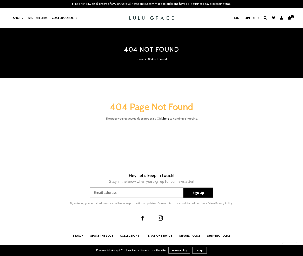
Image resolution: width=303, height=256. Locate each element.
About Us (252, 18)
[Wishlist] (273, 18)
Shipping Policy (218, 235)
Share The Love (101, 235)
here (166, 118)
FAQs (237, 18)
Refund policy (189, 235)
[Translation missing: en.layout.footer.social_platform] (143, 218)
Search (78, 235)
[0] (289, 18)
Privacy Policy (179, 250)
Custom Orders (64, 18)
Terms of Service (159, 235)
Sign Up (198, 193)
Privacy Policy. (224, 203)
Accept (199, 250)
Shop (17, 18)
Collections (129, 235)
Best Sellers (37, 18)
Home (140, 59)
